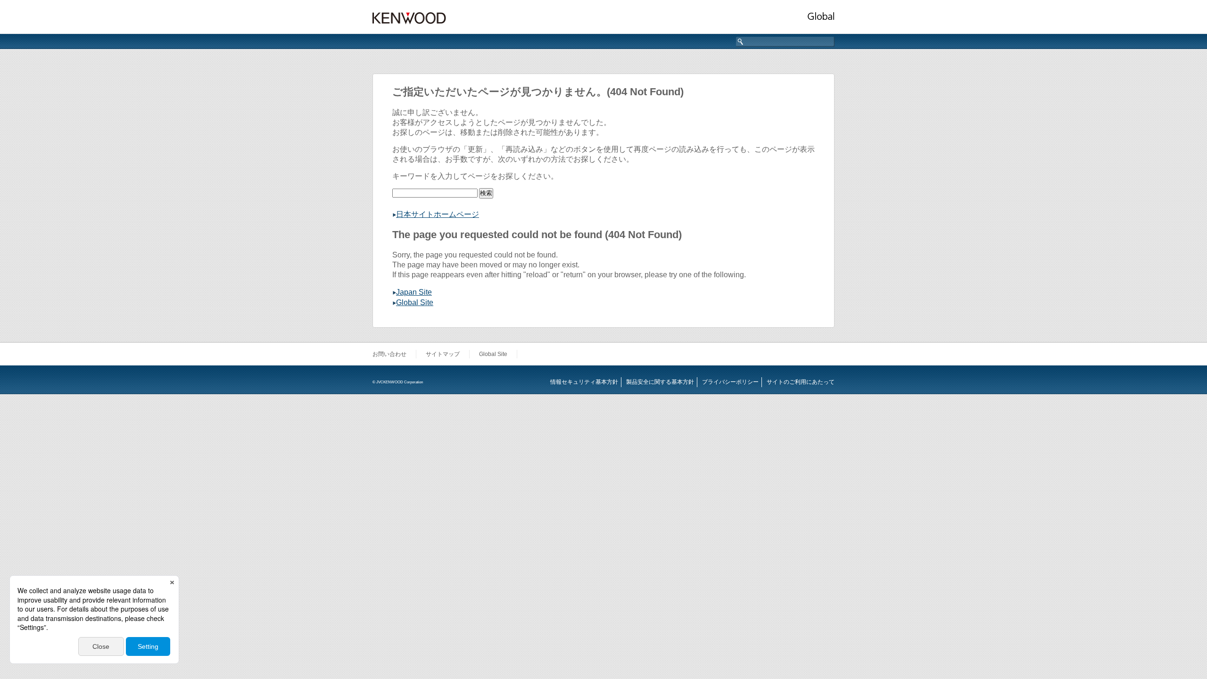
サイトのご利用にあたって (801, 382)
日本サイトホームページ (437, 214)
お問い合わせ (389, 354)
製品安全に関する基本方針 (660, 382)
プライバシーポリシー (730, 382)
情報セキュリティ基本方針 (584, 382)
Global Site (414, 302)
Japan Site (414, 292)
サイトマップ (443, 354)
